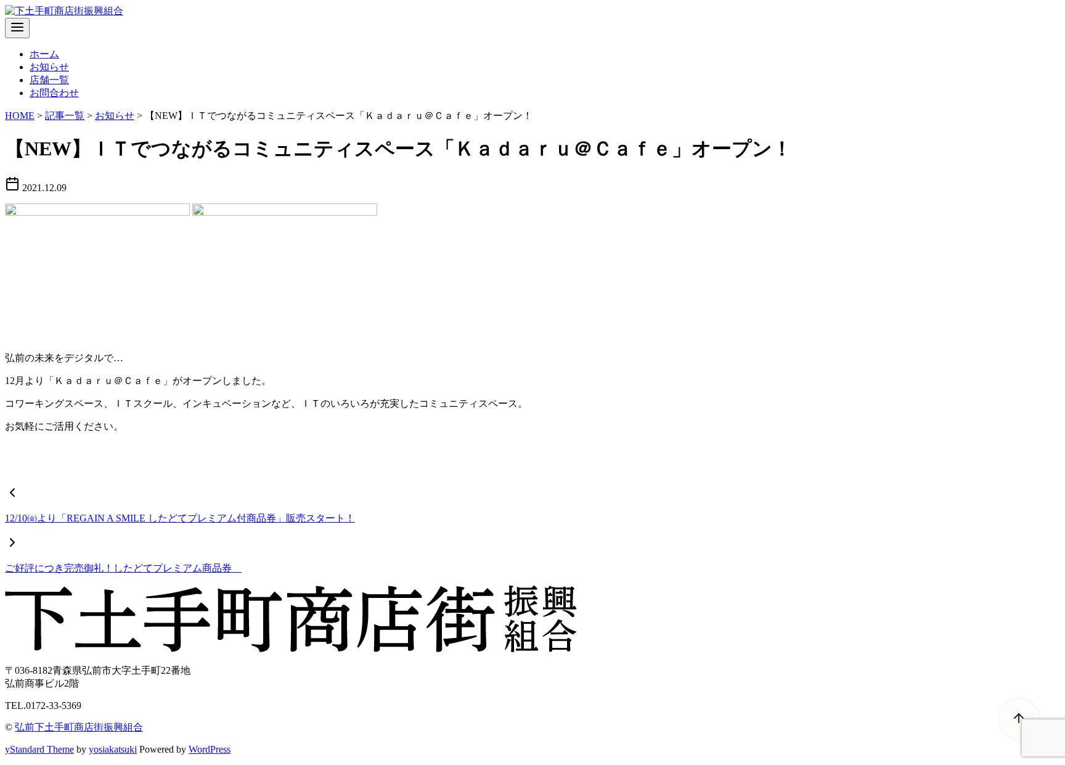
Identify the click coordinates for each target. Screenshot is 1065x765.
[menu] (17, 28)
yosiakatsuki (113, 749)
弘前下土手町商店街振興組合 (79, 727)
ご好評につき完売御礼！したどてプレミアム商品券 (123, 568)
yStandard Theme (39, 749)
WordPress (210, 749)
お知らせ (49, 67)
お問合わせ (54, 93)
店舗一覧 (49, 80)
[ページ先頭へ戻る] (1012, 712)
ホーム (44, 54)
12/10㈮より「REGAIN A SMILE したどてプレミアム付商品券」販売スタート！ (180, 518)
